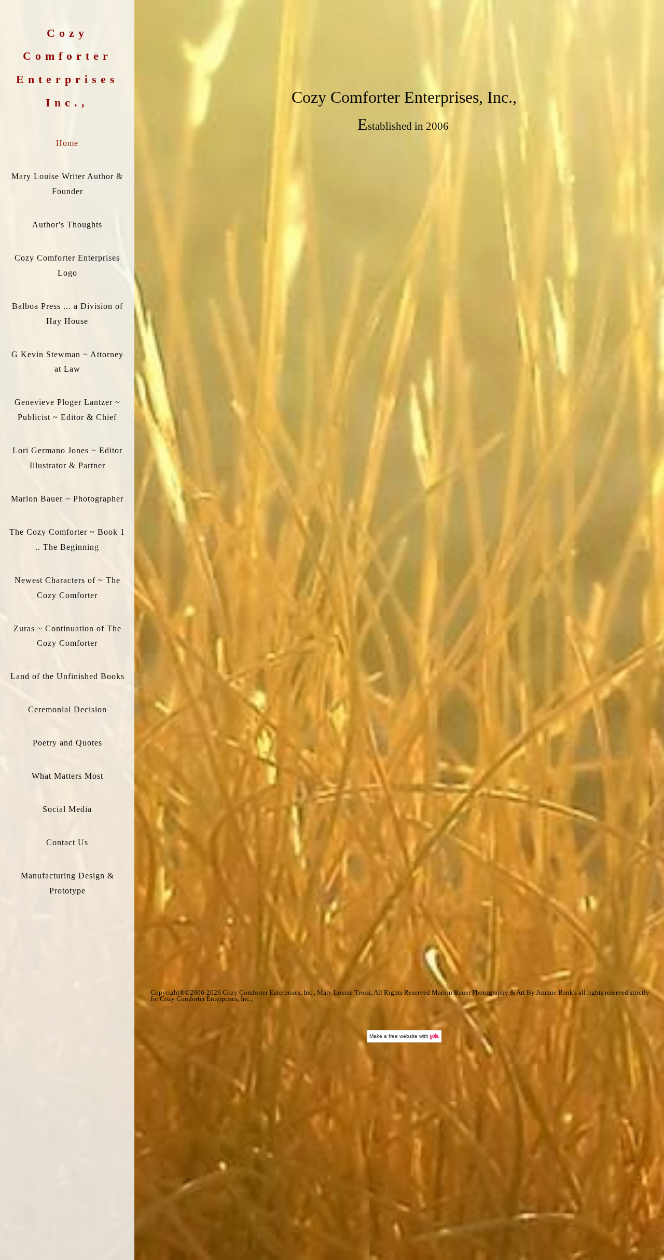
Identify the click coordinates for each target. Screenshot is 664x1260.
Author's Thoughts (67, 224)
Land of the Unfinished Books (67, 676)
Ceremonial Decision (67, 709)
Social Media (67, 809)
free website (403, 1036)
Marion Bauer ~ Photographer (67, 498)
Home (67, 143)
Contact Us (67, 842)
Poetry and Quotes (67, 742)
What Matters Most (67, 775)
